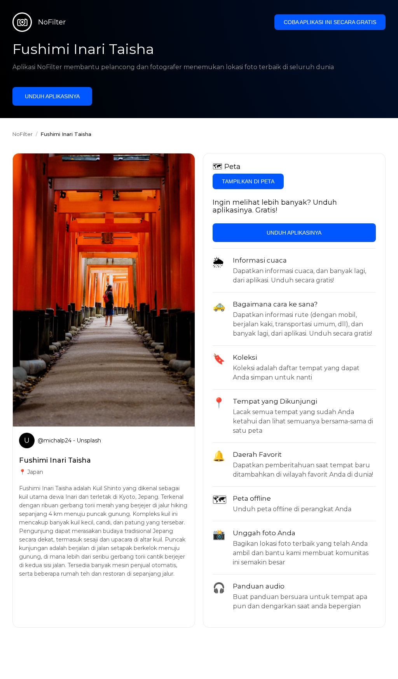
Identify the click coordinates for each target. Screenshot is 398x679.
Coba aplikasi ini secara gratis (330, 22)
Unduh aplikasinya (52, 96)
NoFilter (22, 134)
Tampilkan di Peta (248, 181)
